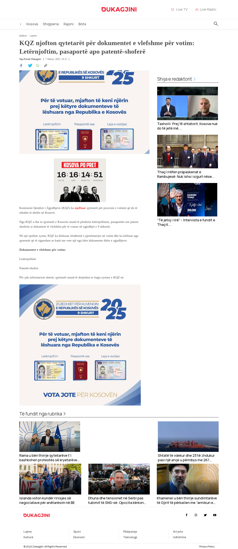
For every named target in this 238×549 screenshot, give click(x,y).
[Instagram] (196, 515)
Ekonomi (79, 537)
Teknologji (130, 537)
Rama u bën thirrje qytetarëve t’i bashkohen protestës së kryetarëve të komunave (48, 457)
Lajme (33, 35)
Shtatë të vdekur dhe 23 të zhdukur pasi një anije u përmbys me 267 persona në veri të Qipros (186, 457)
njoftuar (80, 208)
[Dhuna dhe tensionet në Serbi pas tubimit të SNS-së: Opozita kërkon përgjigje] (119, 479)
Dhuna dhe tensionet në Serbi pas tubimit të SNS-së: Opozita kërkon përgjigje (116, 500)
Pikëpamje (130, 532)
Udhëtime (179, 537)
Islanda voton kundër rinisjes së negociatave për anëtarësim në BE (47, 500)
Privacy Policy (206, 546)
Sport (77, 532)
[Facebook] (21, 65)
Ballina (23, 35)
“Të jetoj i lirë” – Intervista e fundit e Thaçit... (186, 222)
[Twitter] (29, 65)
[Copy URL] (45, 65)
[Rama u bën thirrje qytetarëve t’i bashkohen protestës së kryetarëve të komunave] (49, 436)
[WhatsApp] (37, 65)
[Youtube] (215, 515)
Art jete (178, 532)
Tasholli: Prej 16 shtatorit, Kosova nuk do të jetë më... (187, 126)
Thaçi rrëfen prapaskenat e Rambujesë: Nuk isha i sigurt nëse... (186, 174)
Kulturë (28, 537)
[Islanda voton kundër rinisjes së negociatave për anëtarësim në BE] (50, 479)
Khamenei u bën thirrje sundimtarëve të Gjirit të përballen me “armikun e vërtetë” (187, 500)
